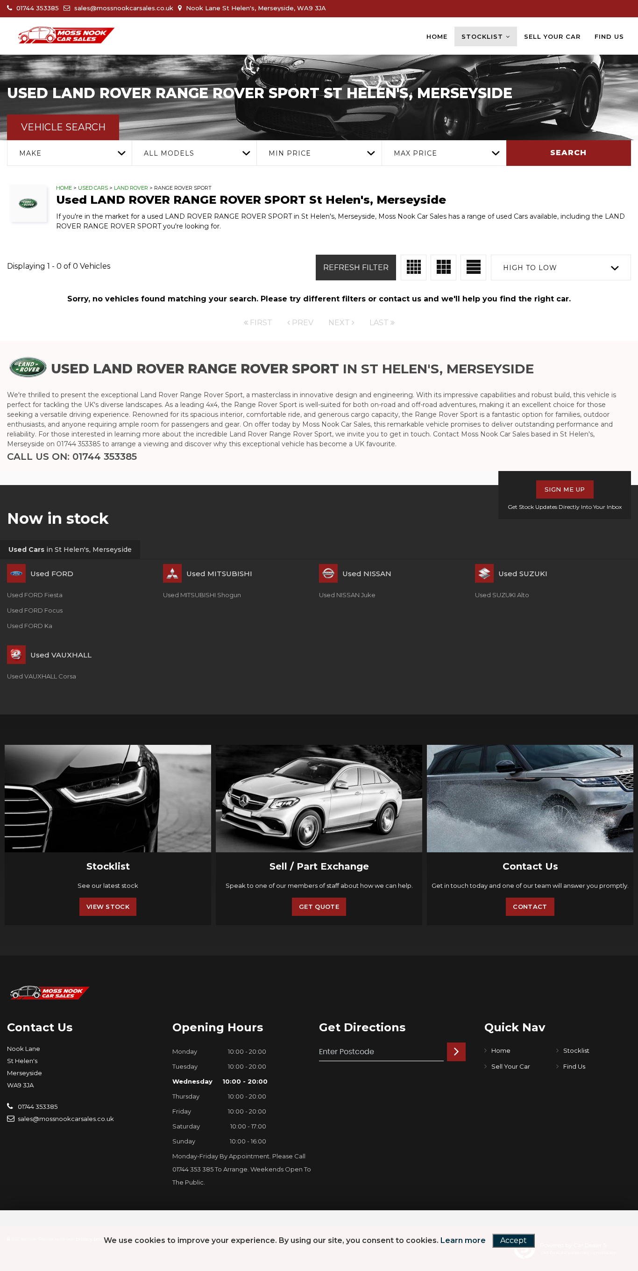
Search (568, 152)
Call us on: (72, 456)
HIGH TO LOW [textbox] (530, 268)
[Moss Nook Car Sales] (65, 36)
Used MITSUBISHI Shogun (202, 595)
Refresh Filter (356, 267)
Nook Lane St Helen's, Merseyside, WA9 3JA (255, 8)
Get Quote (319, 906)
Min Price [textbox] (290, 153)
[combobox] (69, 153)
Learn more (463, 1240)
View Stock (107, 906)
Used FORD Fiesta (35, 595)
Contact (530, 906)
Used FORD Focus (35, 610)
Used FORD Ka (29, 625)
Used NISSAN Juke (347, 595)
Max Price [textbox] (415, 153)
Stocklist (482, 36)
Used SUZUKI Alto (502, 595)
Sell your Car (552, 36)
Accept (513, 1240)
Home (436, 36)
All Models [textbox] (169, 153)
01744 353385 (36, 8)
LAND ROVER (131, 188)
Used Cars (93, 188)
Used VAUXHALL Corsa (41, 676)
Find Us (609, 36)
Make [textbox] (30, 153)
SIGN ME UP (565, 489)
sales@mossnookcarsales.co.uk (122, 8)
